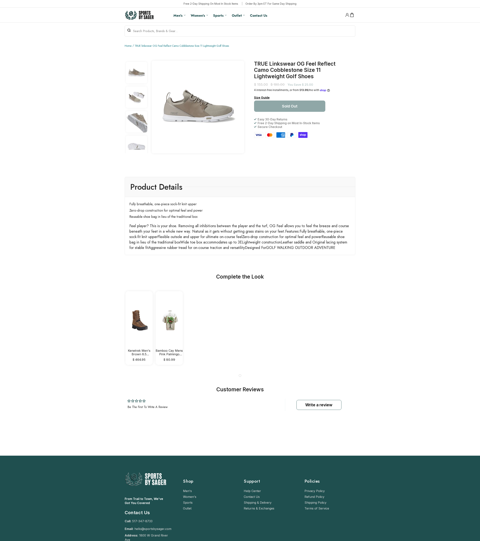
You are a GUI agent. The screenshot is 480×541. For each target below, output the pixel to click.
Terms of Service (316, 508)
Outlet (187, 508)
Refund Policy (314, 497)
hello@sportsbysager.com (152, 529)
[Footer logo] (145, 495)
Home (128, 46)
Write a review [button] (318, 405)
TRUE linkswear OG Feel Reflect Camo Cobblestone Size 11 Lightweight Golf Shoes (182, 46)
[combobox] (240, 31)
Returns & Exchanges (259, 508)
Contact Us (252, 497)
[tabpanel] (139, 328)
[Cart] (352, 15)
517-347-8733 (142, 521)
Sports (188, 502)
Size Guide (262, 97)
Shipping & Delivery (258, 502)
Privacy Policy (314, 491)
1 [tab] (240, 375)
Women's (189, 497)
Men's (187, 491)
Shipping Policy (315, 502)
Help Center (252, 491)
